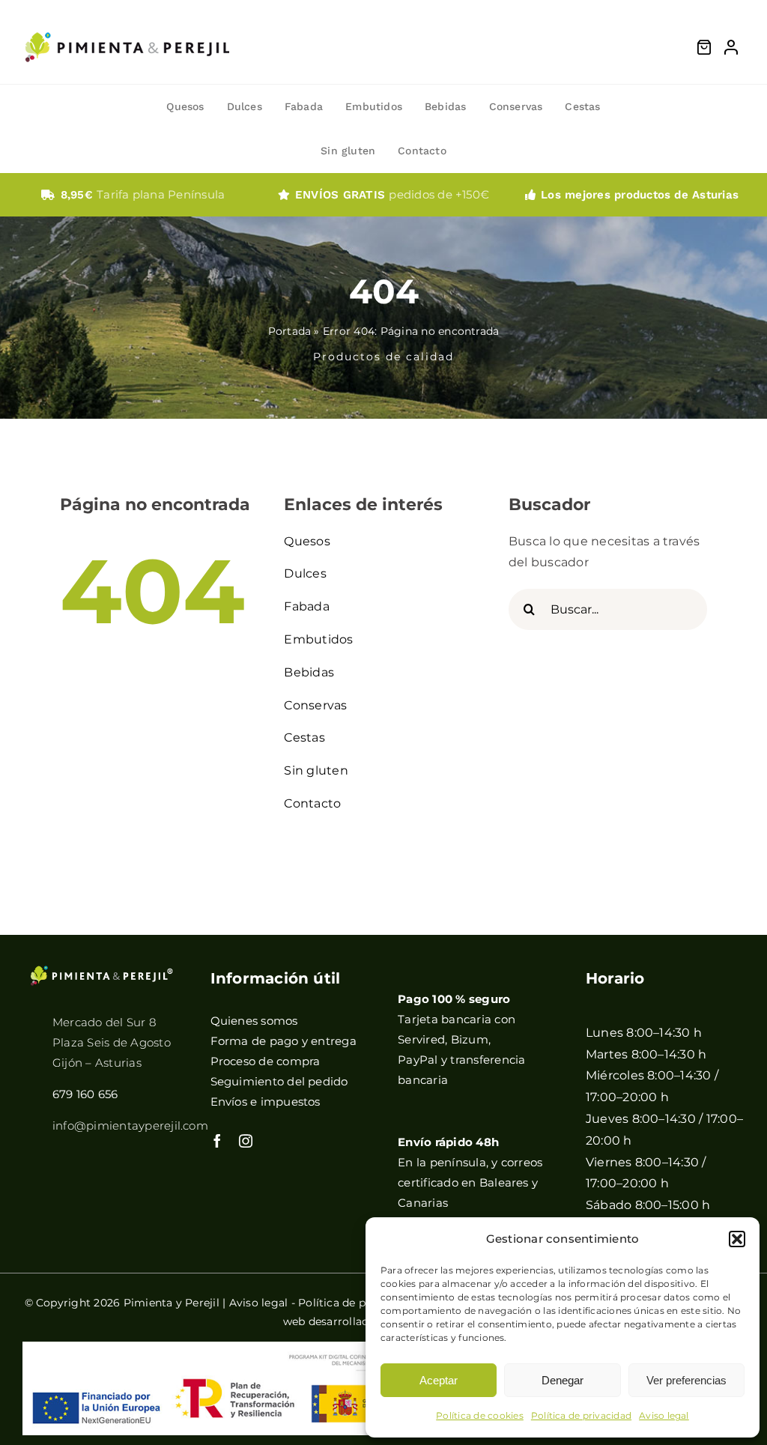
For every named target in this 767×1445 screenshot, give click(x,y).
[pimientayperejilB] (101, 970)
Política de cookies (480, 1415)
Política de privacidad (581, 1415)
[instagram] (245, 1141)
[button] (737, 1239)
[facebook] (217, 1141)
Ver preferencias (686, 1380)
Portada (290, 331)
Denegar (562, 1380)
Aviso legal (664, 1415)
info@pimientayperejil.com (130, 1125)
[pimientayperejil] (127, 20)
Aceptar (438, 1380)
